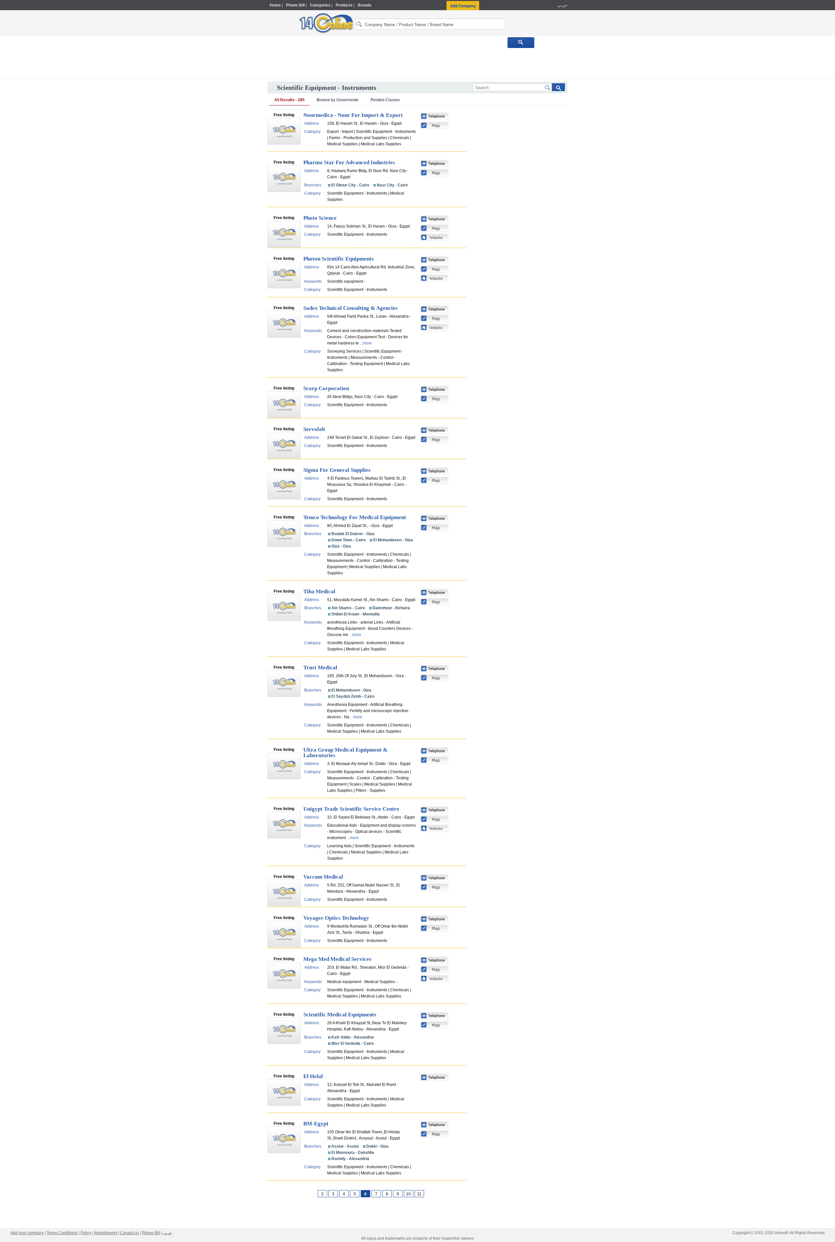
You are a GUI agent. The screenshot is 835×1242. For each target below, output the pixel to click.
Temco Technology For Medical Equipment (354, 517)
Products (344, 5)
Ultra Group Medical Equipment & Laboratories (345, 752)
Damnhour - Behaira (391, 608)
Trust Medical (320, 667)
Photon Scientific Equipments (338, 259)
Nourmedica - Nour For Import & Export (353, 115)
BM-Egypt (315, 1124)
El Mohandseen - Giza (393, 540)
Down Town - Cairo (348, 540)
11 (419, 1194)
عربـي (562, 5)
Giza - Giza (341, 546)
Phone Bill (295, 5)
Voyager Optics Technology (336, 918)
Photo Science (320, 218)
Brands (365, 5)
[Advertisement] (596, 139)
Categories (320, 5)
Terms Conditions (62, 1233)
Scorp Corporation (326, 388)
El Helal (313, 1076)
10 (408, 1194)
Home (275, 5)
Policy (86, 1233)
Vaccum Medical (323, 877)
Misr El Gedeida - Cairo (352, 1043)
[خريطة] (434, 126)
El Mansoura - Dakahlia (352, 1152)
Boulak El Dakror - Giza (352, 534)
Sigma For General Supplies (337, 470)
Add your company (27, 1233)
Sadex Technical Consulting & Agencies (350, 308)
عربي (167, 1233)
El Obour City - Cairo (350, 185)
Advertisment (105, 1233)
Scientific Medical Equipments (339, 1014)
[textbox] (430, 24)
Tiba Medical (319, 591)
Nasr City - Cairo (392, 185)
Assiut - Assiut (345, 1146)
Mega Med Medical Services (337, 959)
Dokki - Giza (377, 1146)
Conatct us (129, 1233)
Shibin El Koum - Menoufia (355, 614)
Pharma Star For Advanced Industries (349, 162)
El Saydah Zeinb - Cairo (352, 696)
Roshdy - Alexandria (350, 1158)
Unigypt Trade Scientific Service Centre (351, 809)
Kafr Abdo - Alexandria (352, 1037)
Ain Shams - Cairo (348, 608)
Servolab (314, 429)
